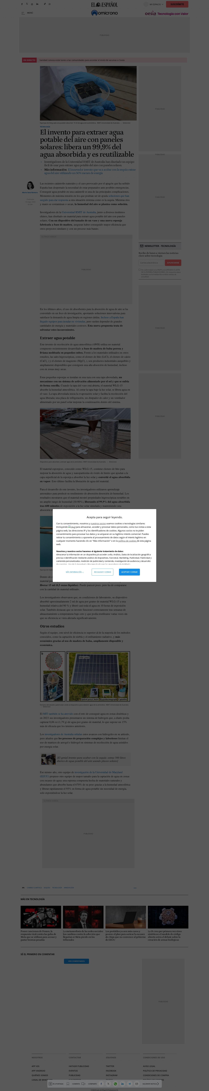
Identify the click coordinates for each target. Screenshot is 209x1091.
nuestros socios (98, 523)
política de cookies (127, 540)
